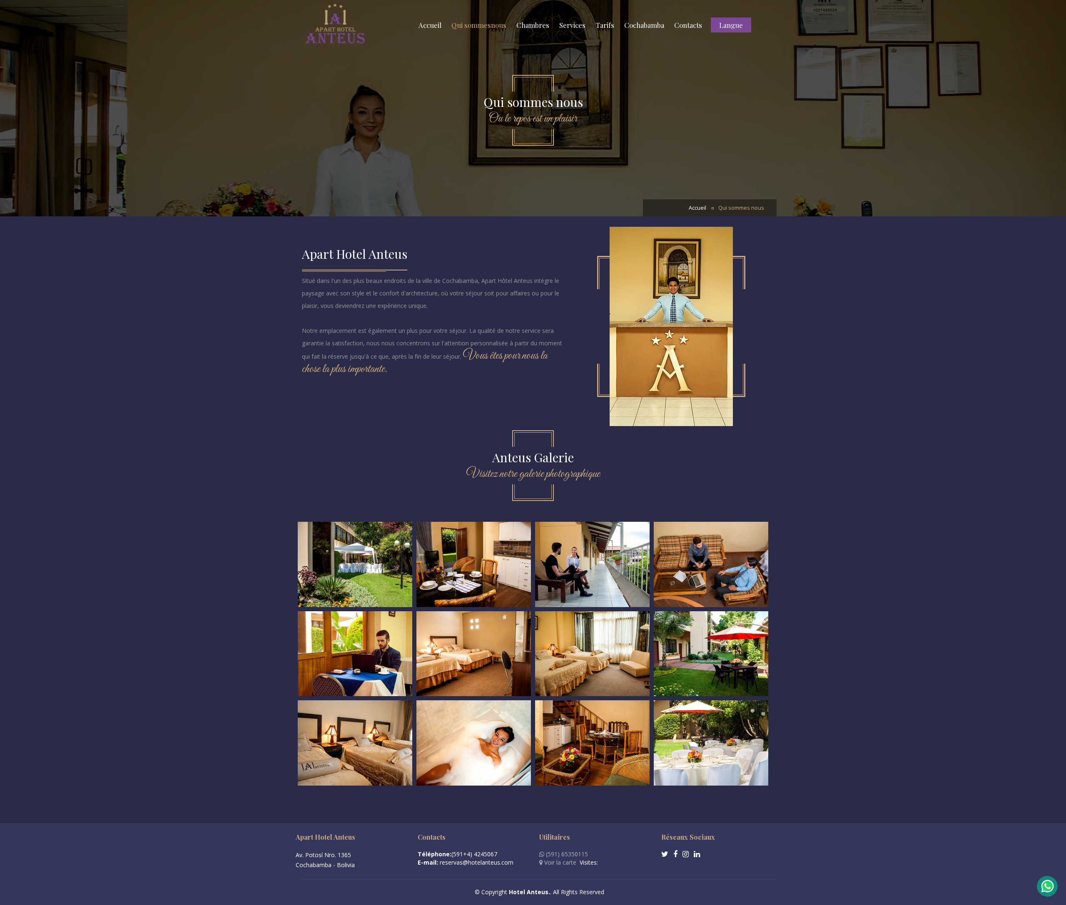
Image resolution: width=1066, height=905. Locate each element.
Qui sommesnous (478, 25)
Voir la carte (559, 862)
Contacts (688, 25)
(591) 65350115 (566, 854)
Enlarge (355, 564)
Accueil (429, 25)
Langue (731, 25)
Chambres (532, 25)
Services (572, 25)
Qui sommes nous (741, 207)
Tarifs (604, 25)
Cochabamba (644, 25)
